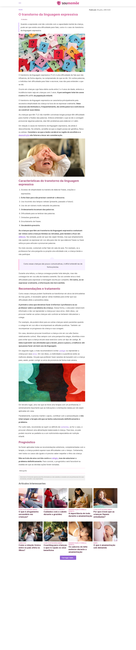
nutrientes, (65, 427)
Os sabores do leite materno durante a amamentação (77, 549)
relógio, (55, 458)
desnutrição (24, 135)
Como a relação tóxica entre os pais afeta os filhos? (30, 547)
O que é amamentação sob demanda (104, 546)
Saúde (21, 9)
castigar (62, 351)
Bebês (95, 543)
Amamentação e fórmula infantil (77, 510)
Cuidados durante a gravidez (54, 509)
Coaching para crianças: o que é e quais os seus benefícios (56, 547)
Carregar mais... (68, 558)
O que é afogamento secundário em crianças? (29, 514)
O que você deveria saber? (28, 509)
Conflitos (22, 543)
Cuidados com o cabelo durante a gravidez (55, 513)
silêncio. (22, 237)
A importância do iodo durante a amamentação (80, 514)
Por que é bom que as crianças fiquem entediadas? (103, 514)
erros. (35, 354)
